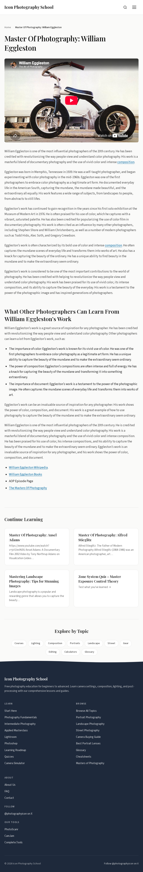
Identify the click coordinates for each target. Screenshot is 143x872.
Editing (53, 652)
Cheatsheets (83, 757)
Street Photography (87, 730)
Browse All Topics (86, 711)
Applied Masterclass (16, 730)
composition (125, 162)
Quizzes (9, 757)
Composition (55, 643)
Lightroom (10, 737)
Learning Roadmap (15, 750)
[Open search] (125, 7)
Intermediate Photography (20, 724)
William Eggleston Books (25, 474)
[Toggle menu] (134, 7)
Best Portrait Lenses (88, 743)
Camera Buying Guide (88, 737)
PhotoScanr (11, 829)
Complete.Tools (13, 842)
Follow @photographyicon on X (121, 863)
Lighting (35, 643)
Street (111, 643)
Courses (19, 643)
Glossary (89, 652)
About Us (9, 785)
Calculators (70, 652)
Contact (9, 798)
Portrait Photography (88, 717)
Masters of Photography (90, 763)
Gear (125, 643)
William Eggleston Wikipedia (28, 467)
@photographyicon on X (18, 814)
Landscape (94, 643)
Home (7, 27)
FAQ (6, 791)
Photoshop (11, 743)
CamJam (9, 836)
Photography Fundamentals (20, 717)
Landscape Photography (90, 724)
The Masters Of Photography (28, 488)
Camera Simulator (14, 763)
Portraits (75, 643)
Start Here (10, 711)
